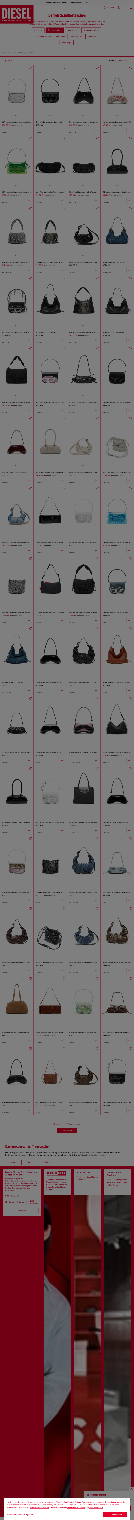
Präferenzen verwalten (39, 1507)
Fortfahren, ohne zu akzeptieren (20, 1514)
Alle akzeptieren (115, 1514)
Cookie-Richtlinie (96, 1507)
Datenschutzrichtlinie (76, 1507)
